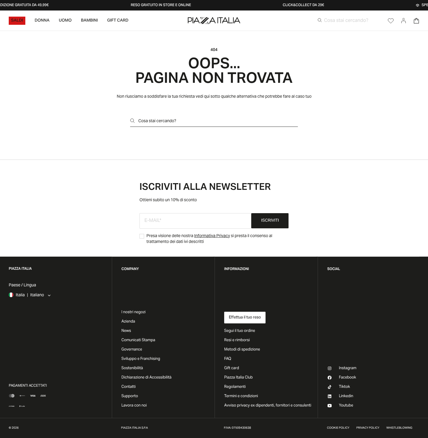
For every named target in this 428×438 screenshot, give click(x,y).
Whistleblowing (399, 428)
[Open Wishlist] (391, 21)
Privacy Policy (367, 428)
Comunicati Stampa (138, 340)
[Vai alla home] (214, 20)
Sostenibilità (132, 368)
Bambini (89, 21)
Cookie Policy (338, 428)
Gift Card (117, 21)
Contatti (128, 387)
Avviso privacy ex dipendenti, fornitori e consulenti (267, 406)
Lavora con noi (134, 406)
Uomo (65, 21)
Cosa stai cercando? (157, 121)
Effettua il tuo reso (245, 317)
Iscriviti (270, 220)
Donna (42, 21)
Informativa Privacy (212, 236)
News (126, 331)
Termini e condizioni (241, 396)
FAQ (227, 359)
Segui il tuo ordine (239, 331)
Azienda (128, 322)
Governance (131, 350)
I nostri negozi (133, 312)
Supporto (129, 396)
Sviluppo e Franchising (140, 359)
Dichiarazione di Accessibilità (146, 378)
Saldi (17, 21)
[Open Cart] (416, 21)
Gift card (231, 368)
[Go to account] (403, 21)
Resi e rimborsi (237, 340)
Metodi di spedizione (242, 350)
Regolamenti (235, 387)
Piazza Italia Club (238, 378)
